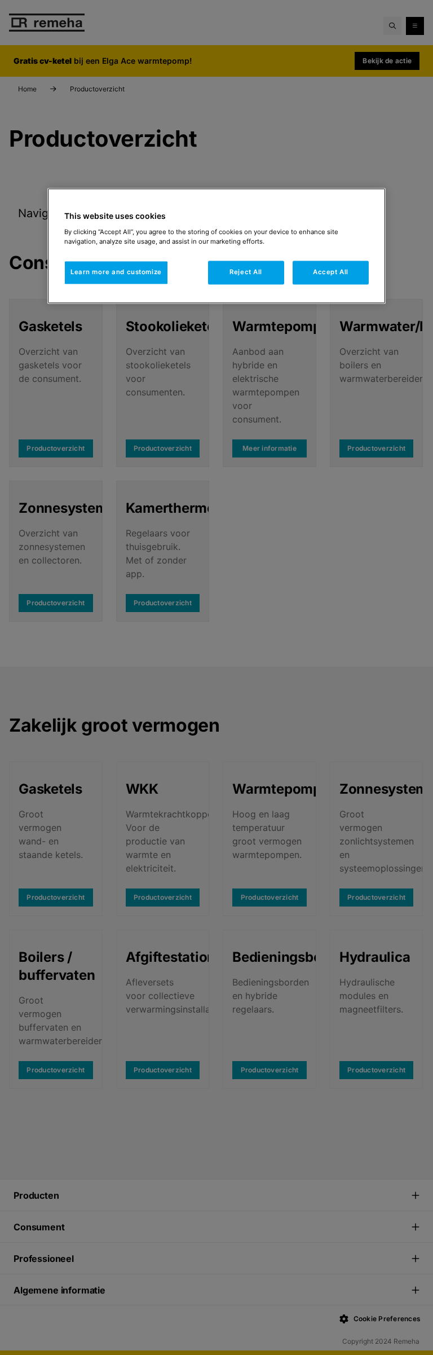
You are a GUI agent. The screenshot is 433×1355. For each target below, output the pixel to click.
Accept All (330, 272)
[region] (216, 246)
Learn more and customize (116, 272)
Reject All (245, 272)
